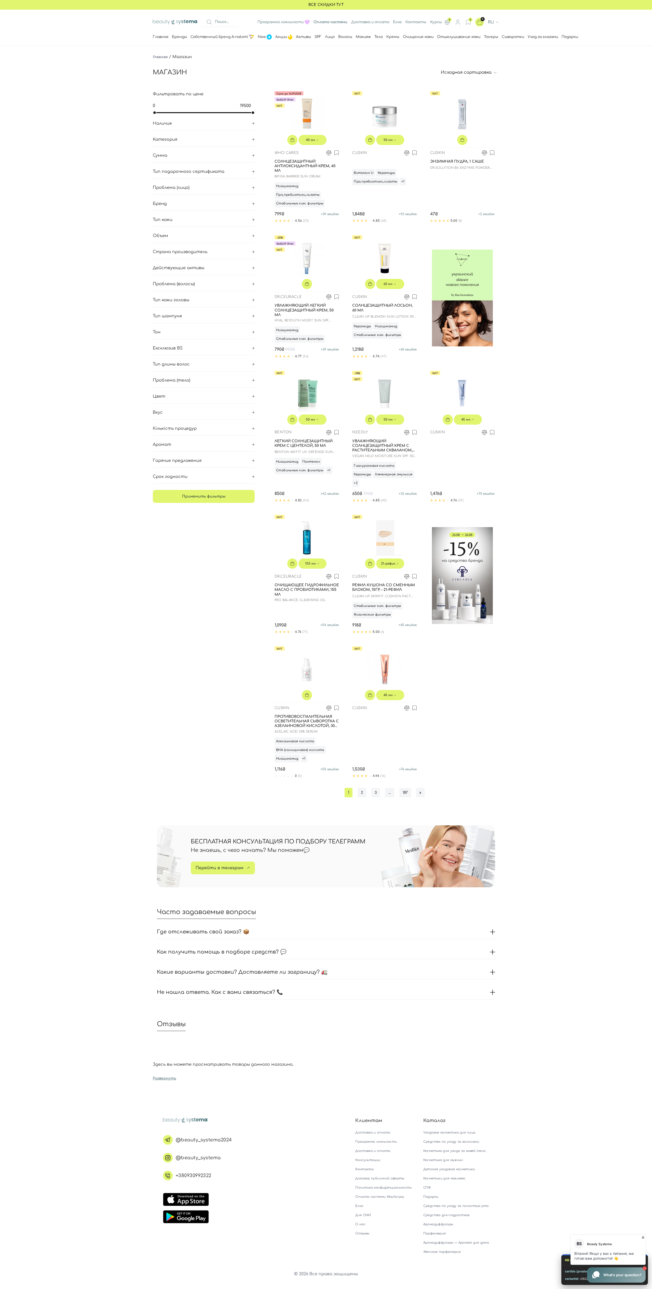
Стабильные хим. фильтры (299, 203)
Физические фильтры (372, 614)
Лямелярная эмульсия (393, 474)
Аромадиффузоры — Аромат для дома (456, 1242)
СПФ (427, 1187)
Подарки (430, 1197)
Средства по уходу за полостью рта (456, 1206)
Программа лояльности (280, 22)
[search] (209, 22)
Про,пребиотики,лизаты (297, 195)
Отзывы (362, 1233)
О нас (360, 1224)
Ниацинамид (287, 186)
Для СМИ (363, 1215)
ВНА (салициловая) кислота (300, 750)
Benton (283, 432)
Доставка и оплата (370, 22)
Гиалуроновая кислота (374, 465)
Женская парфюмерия (442, 1252)
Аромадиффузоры (438, 1224)
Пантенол (311, 461)
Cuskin (359, 153)
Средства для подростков (446, 1215)
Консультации (367, 1160)
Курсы (436, 22)
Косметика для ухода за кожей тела (454, 1151)
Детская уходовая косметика (449, 1169)
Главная (160, 57)
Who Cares (287, 153)
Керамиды (386, 173)
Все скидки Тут (326, 5)
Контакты (415, 22)
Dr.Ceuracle (288, 297)
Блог (397, 22)
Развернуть (164, 1078)
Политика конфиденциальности (383, 1187)
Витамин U (364, 173)
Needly (360, 432)
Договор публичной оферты (379, 1178)
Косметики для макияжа (444, 1178)
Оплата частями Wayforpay (379, 1197)
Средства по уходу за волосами (451, 1141)
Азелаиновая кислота (295, 741)
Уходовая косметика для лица (449, 1132)
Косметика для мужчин (443, 1160)
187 (405, 793)
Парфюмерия (434, 1233)
